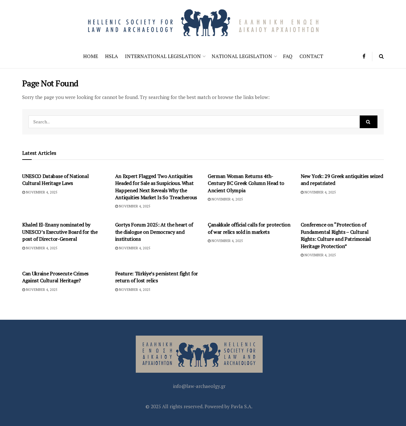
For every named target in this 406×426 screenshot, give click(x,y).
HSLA (111, 56)
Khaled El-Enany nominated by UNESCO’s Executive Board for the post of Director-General (60, 231)
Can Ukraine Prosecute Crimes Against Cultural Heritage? (55, 277)
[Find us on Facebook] (364, 56)
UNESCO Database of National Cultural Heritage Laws (55, 180)
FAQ (287, 56)
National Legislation (242, 56)
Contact (311, 56)
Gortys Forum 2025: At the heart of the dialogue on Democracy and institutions (154, 231)
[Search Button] (381, 56)
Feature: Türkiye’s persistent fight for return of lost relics (156, 277)
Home (90, 56)
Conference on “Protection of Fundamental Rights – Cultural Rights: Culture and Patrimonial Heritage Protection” (336, 235)
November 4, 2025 (41, 192)
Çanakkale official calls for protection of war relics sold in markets (249, 228)
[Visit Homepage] (203, 22)
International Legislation (163, 56)
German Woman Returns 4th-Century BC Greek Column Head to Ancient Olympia (246, 183)
